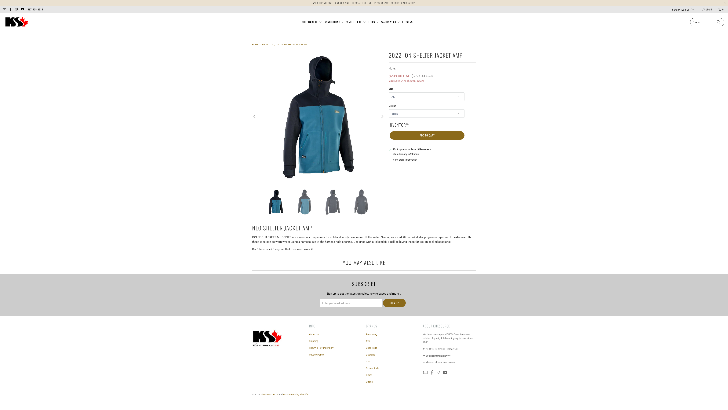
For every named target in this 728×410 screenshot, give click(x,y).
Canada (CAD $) (681, 9)
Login (709, 9)
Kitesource (266, 394)
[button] (312, 22)
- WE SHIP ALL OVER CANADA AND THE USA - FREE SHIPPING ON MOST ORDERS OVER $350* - (364, 2)
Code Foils (371, 347)
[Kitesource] (16, 22)
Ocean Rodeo (373, 368)
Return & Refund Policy (321, 347)
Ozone (369, 381)
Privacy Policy (316, 354)
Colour (392, 105)
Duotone (370, 354)
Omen (369, 375)
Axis (368, 341)
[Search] (718, 22)
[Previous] (255, 116)
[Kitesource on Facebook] (10, 9)
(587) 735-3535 (35, 9)
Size (391, 88)
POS (275, 394)
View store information (405, 159)
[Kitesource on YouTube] (22, 9)
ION (368, 361)
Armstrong (371, 334)
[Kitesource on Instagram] (16, 9)
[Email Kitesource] (4, 9)
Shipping (313, 341)
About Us (314, 334)
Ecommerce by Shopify (295, 394)
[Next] (382, 116)
